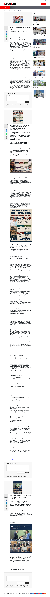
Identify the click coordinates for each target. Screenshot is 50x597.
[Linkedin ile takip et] (37, 593)
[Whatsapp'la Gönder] (6, 36)
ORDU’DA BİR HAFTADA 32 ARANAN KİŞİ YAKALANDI (21, 7)
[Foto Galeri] (45, 0)
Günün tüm (43, 7)
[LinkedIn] (6, 34)
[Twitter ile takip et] (33, 593)
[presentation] (7, 7)
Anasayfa (14, 593)
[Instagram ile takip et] (39, 593)
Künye (17, 593)
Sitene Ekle (27, 593)
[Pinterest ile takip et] (43, 593)
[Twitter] (6, 33)
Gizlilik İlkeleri (23, 593)
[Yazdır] (6, 39)
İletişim (20, 593)
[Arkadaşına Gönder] (6, 37)
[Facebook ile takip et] (31, 593)
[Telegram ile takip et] (41, 593)
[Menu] (42, 4)
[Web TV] (43, 0)
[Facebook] (6, 31)
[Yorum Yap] (6, 40)
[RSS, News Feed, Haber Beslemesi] (45, 593)
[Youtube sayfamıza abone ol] (35, 593)
